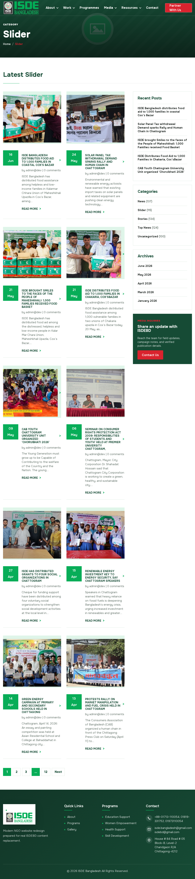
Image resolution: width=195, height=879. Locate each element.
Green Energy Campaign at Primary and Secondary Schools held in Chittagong (38, 706)
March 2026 (146, 292)
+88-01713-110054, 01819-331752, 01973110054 (172, 819)
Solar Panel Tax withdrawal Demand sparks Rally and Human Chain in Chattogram (101, 162)
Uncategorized (151, 236)
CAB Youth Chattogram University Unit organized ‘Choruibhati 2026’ (36, 436)
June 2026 (145, 266)
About (50, 8)
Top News (148, 227)
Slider (145, 210)
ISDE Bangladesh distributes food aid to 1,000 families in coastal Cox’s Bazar (38, 160)
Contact (152, 8)
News (145, 201)
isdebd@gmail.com (167, 832)
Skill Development (117, 836)
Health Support (115, 829)
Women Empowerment (121, 823)
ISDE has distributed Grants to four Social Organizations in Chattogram (40, 576)
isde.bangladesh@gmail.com (173, 828)
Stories (146, 219)
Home (7, 44)
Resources (129, 8)
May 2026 (144, 274)
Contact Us (150, 355)
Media (108, 8)
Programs (73, 823)
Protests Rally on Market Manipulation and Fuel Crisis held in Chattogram (102, 704)
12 (45, 772)
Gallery (71, 829)
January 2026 (147, 301)
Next (58, 772)
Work (67, 8)
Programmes (89, 8)
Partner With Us (175, 8)
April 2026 (145, 283)
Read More (30, 209)
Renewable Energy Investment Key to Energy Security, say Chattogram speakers (102, 576)
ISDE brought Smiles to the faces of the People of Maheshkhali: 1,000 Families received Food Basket (39, 298)
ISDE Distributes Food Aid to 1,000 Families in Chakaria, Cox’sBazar (102, 294)
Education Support (117, 817)
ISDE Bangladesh (89, 871)
